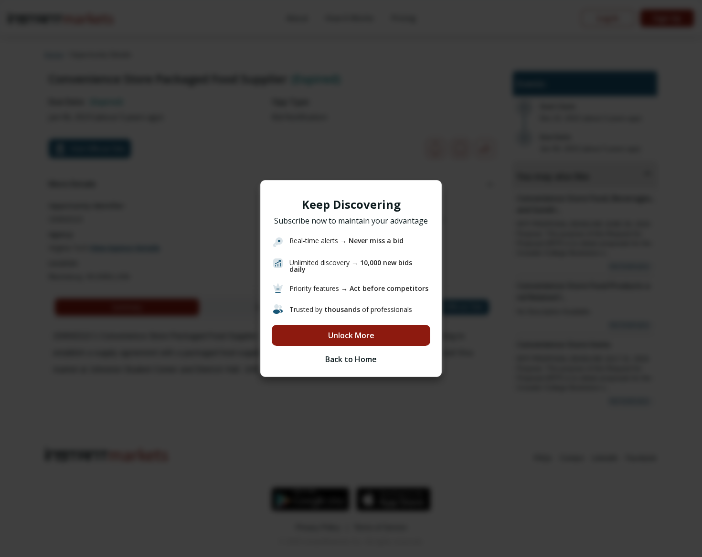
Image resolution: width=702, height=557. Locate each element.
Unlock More (351, 335)
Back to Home (351, 359)
